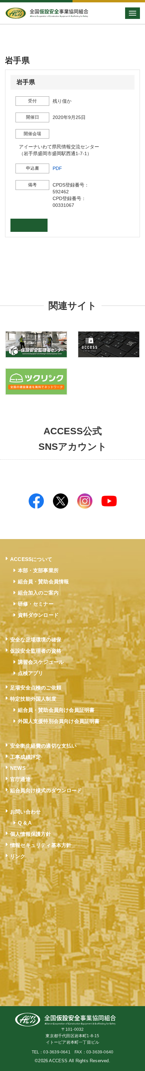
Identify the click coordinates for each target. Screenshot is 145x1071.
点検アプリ (31, 673)
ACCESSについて (31, 559)
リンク (18, 856)
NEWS (18, 768)
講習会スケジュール (41, 662)
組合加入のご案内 (38, 592)
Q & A (25, 823)
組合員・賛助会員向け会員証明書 (56, 710)
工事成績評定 (25, 757)
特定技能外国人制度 (33, 699)
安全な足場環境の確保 (35, 639)
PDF (57, 168)
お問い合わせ (25, 811)
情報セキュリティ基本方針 (40, 845)
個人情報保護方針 (30, 834)
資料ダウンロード (38, 615)
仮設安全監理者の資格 (35, 651)
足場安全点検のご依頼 (35, 687)
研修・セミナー (36, 604)
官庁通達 (20, 779)
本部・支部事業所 (38, 570)
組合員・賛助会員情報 (43, 581)
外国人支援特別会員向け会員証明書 (59, 721)
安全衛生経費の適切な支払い (43, 746)
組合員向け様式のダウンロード (46, 790)
